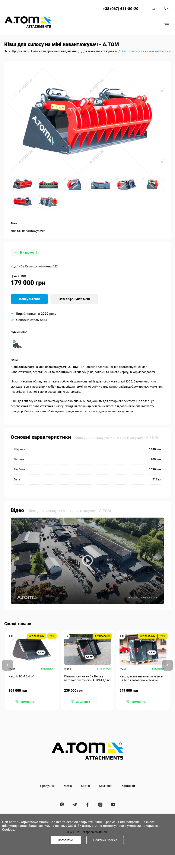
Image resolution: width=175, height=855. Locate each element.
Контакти (128, 786)
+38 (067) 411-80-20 (120, 8)
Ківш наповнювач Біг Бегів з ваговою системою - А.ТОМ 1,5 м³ (87, 678)
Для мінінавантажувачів (28, 231)
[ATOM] (5, 51)
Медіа (68, 786)
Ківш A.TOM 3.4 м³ (21, 676)
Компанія (105, 786)
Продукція (47, 786)
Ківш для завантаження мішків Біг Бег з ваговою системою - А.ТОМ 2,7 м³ (141, 678)
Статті (85, 786)
